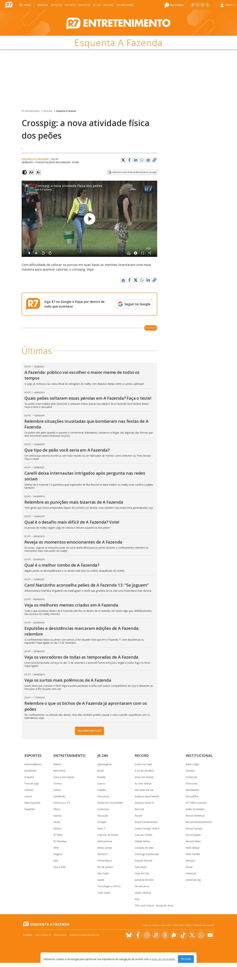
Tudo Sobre (104, 892)
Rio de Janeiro (105, 867)
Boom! (138, 815)
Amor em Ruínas (144, 777)
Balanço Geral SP (144, 802)
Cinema (57, 783)
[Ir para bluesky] (129, 935)
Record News (125, 5)
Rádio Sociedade (195, 809)
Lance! (28, 796)
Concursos (103, 796)
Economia (103, 809)
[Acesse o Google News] (148, 160)
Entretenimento (69, 755)
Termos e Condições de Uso (84, 935)
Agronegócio (104, 764)
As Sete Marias (143, 783)
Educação (102, 815)
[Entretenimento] (118, 23)
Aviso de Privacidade (163, 959)
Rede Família (193, 854)
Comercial (191, 777)
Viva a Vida (59, 867)
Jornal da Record (144, 879)
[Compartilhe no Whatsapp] (142, 160)
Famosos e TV (61, 802)
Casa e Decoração (63, 777)
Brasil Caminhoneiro (146, 822)
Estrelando (59, 796)
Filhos (56, 809)
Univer (189, 867)
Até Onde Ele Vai (144, 790)
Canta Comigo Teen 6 (147, 828)
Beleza (57, 764)
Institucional (199, 755)
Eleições (56, 5)
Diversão (48, 111)
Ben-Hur (139, 809)
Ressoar (190, 860)
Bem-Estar (59, 770)
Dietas (57, 790)
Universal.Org (193, 879)
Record (108, 5)
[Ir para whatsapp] (201, 935)
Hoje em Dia (142, 873)
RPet (56, 847)
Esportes (84, 5)
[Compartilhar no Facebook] (129, 160)
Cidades (101, 790)
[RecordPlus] (174, 4)
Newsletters (192, 790)
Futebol (28, 790)
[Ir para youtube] (210, 935)
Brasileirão (30, 770)
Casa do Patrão (143, 834)
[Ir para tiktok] (183, 935)
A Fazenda (46, 189)
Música (57, 828)
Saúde (100, 879)
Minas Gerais (104, 847)
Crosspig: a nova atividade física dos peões (69, 185)
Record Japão (193, 834)
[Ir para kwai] (156, 935)
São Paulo (103, 873)
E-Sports (29, 777)
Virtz (55, 860)
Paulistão (29, 809)
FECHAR (186, 959)
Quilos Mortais (143, 892)
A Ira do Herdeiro (144, 770)
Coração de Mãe (144, 847)
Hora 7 (101, 828)
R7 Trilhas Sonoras (196, 802)
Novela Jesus (142, 886)
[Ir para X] (198, 5)
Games (57, 815)
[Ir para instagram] (202, 5)
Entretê (70, 5)
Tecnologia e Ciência (109, 886)
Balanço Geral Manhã (147, 796)
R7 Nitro (58, 834)
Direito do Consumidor (110, 802)
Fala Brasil (140, 867)
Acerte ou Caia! (143, 764)
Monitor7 (102, 854)
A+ (31, 172)
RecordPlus (192, 796)
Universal (191, 873)
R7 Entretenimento (31, 111)
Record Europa (194, 828)
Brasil (100, 770)
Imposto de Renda (107, 834)
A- (38, 172)
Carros (101, 783)
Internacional (104, 841)
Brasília (42, 5)
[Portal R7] (9, 4)
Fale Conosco (43, 935)
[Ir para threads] (165, 935)
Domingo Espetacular (147, 854)
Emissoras (191, 783)
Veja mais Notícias (89, 730)
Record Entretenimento (199, 822)
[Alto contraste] (24, 172)
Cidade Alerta (142, 841)
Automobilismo (33, 764)
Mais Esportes (32, 802)
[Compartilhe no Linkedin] (136, 160)
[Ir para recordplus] (174, 935)
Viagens (57, 854)
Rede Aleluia (192, 847)
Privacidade (60, 935)
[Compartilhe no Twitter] (123, 160)
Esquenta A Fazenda (66, 111)
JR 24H (97, 5)
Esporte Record (143, 860)
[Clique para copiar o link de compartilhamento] (154, 160)
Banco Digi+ (193, 764)
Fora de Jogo (31, 783)
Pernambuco (104, 860)
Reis (137, 899)
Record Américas (195, 815)
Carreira (190, 770)
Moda (56, 822)
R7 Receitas (60, 841)
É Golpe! (102, 822)
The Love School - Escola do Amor (154, 905)
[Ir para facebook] (193, 5)
